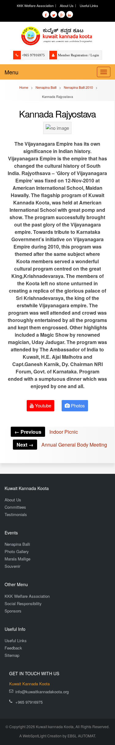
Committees (15, 507)
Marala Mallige (17, 559)
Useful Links (89, 5)
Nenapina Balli (17, 544)
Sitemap (12, 655)
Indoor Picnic (46, 431)
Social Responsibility (23, 603)
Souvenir (12, 566)
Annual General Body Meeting (62, 444)
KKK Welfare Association (35, 5)
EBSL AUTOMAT (81, 735)
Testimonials (16, 514)
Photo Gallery (17, 551)
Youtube (42, 405)
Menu (11, 72)
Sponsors (13, 611)
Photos (77, 405)
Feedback (13, 648)
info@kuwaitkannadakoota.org (42, 691)
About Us (67, 5)
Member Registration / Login (78, 55)
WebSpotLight (34, 735)
